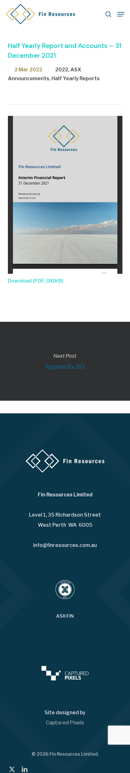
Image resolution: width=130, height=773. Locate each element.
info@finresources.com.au (65, 545)
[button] (120, 14)
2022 (61, 70)
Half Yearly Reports (75, 78)
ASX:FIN (65, 616)
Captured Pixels (65, 723)
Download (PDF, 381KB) (35, 281)
